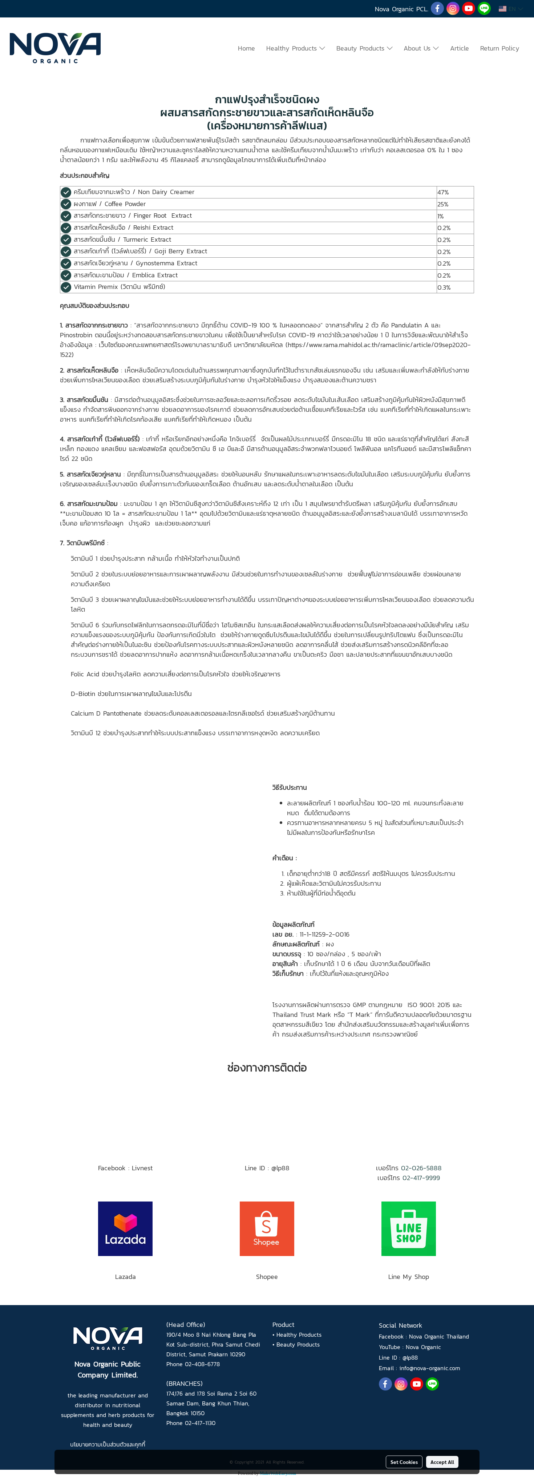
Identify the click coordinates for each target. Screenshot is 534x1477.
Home (246, 48)
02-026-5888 (421, 1168)
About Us (418, 48)
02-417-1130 (200, 1422)
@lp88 (410, 1357)
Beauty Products (361, 48)
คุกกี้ (139, 1444)
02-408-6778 (202, 1364)
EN (512, 8)
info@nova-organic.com (429, 1368)
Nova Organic (423, 1347)
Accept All (442, 1461)
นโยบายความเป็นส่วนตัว (98, 1444)
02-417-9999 (421, 1178)
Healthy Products (292, 48)
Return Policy (499, 48)
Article (459, 48)
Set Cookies (404, 1461)
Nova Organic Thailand (439, 1336)
